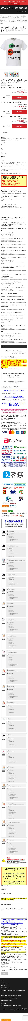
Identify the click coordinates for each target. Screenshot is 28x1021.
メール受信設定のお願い (15, 397)
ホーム (2, 980)
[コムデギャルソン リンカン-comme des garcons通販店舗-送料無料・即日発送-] (14, 8)
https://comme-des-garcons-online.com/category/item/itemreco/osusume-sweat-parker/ (12, 321)
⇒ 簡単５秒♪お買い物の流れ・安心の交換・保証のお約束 (13, 428)
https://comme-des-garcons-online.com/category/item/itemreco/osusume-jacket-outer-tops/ (14, 330)
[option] (14, 52)
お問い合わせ (4, 985)
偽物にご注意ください (6, 988)
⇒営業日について (5, 965)
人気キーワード (22, 949)
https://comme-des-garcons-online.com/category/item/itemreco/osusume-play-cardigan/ (12, 262)
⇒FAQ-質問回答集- (5, 963)
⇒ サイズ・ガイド (5, 419)
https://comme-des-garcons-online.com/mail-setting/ (12, 923)
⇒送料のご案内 (4, 966)
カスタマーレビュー (5, 982)
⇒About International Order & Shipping (9, 967)
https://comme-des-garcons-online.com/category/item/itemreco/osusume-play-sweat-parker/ (13, 270)
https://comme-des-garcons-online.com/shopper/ (13, 207)
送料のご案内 (4, 1003)
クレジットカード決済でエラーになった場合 (14, 404)
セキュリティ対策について (15, 390)
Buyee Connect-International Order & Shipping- (11, 995)
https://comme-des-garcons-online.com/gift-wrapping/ (14, 193)
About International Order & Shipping (9, 998)
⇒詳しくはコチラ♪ (14, 3)
